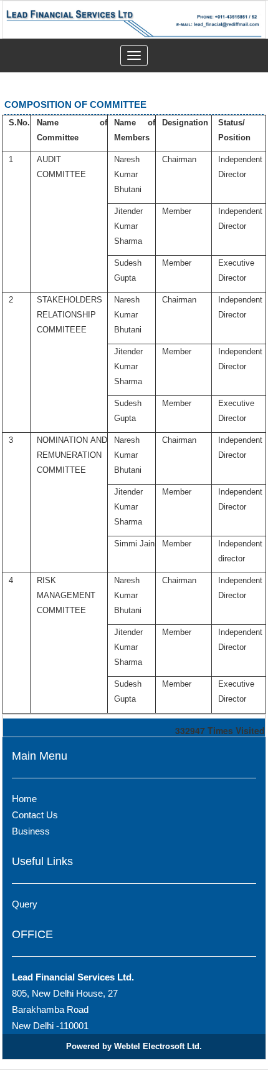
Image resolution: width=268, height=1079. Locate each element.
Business (31, 831)
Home (24, 798)
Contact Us (35, 815)
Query (24, 904)
